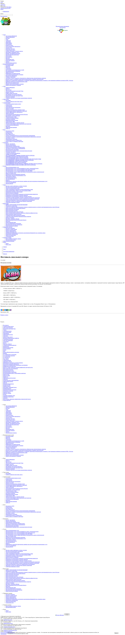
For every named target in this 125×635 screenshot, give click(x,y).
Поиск (4, 242)
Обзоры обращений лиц (11, 231)
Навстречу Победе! (7, 344)
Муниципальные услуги (8, 370)
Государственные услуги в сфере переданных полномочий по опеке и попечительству (25, 171)
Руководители (9, 105)
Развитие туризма (7, 393)
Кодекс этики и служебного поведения (14, 141)
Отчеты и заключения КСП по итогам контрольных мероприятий (20, 135)
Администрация (6, 102)
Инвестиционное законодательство (13, 214)
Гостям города (9, 47)
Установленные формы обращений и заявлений (16, 110)
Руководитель (9, 132)
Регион (4, 394)
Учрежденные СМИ (10, 121)
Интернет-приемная (10, 96)
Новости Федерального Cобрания (13, 85)
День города (6, 359)
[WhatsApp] (9, 310)
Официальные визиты (8, 381)
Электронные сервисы (11, 176)
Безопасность (6, 346)
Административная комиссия (9, 345)
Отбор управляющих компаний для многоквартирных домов (19, 189)
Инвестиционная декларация (12, 209)
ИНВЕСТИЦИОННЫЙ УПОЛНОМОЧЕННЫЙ (16, 204)
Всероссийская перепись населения (11, 352)
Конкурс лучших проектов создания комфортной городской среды (18, 367)
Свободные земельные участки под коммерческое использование (20, 200)
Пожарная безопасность (8, 383)
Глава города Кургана (8, 327)
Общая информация (10, 37)
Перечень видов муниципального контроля (15, 174)
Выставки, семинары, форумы (12, 218)
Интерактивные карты (11, 239)
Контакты (8, 126)
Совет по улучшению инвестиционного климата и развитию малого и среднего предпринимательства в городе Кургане (32, 207)
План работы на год (10, 134)
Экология (5, 397)
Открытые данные (7, 237)
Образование (6, 333)
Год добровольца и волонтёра (9, 354)
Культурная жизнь (7, 332)
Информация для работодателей (13, 73)
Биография (8, 100)
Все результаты (4, 16)
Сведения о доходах (10, 137)
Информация (6, 11)
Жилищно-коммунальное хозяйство (11, 338)
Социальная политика (8, 339)
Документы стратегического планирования (15, 148)
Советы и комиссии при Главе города (14, 101)
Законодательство (10, 72)
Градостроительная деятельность (13, 46)
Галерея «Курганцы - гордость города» (14, 51)
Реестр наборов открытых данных (13, 238)
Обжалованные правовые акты (13, 146)
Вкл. (8, 6)
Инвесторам (6, 203)
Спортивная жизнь (7, 331)
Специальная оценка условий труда (14, 140)
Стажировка (8, 68)
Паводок (5, 382)
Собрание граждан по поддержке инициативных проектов (19, 98)
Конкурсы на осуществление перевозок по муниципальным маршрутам (22, 194)
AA (1, 4)
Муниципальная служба (8, 64)
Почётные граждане (10, 48)
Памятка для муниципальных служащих (15, 84)
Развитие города (9, 45)
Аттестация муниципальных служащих (14, 74)
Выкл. (10, 6)
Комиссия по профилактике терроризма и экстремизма (15, 365)
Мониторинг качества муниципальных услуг (16, 175)
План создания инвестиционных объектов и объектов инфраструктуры (22, 212)
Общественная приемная (11, 127)
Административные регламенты (13, 153)
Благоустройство (7, 348)
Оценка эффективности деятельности (14, 112)
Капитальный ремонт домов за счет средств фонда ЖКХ (18, 190)
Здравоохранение (7, 360)
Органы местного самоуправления (10, 380)
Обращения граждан (7, 227)
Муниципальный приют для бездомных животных (14, 373)
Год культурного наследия (9, 355)
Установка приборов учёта (9, 395)
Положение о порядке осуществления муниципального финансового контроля (23, 136)
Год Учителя (6, 358)
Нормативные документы (11, 139)
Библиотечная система (8, 347)
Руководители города (10, 50)
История (8, 38)
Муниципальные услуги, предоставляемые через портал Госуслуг (20, 169)
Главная (5, 246)
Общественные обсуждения (9, 378)
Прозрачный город (10, 59)
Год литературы (6, 356)
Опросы (7, 61)
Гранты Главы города (8, 336)
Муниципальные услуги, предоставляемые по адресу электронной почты (22, 168)
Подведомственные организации (13, 107)
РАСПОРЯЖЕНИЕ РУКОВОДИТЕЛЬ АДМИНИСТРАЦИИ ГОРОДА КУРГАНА (24, 163)
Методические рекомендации (12, 82)
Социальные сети (10, 236)
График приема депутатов (11, 93)
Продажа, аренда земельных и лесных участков (16, 186)
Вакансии (8, 66)
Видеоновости (9, 57)
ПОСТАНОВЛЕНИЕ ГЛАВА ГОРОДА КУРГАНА (17, 157)
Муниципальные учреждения (9, 372)
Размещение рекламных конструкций (14, 191)
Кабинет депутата (10, 92)
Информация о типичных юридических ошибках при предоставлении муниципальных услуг (26, 181)
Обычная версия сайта (5, 8)
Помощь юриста (6, 386)
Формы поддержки (10, 217)
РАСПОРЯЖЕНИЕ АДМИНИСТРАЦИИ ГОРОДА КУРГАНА (20, 160)
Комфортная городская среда (9, 366)
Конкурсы (8, 67)
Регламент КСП (9, 133)
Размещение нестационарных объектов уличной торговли (19, 196)
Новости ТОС (6, 374)
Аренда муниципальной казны (12, 188)
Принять (116, 633)
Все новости (6, 325)
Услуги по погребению (11, 182)
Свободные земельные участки (13, 202)
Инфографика (9, 43)
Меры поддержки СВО (11, 173)
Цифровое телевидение (8, 396)
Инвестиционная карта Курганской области (15, 208)
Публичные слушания (8, 390)
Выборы (5, 353)
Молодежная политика (8, 369)
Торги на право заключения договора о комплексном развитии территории (22, 198)
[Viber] (10, 310)
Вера (4, 351)
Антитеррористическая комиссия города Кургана (17, 114)
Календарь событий (10, 60)
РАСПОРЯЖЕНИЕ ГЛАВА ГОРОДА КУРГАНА (16, 161)
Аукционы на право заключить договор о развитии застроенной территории (23, 197)
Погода (4, 342)
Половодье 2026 (6, 385)
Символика (8, 40)
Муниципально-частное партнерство (14, 224)
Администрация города (8, 326)
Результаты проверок (10, 119)
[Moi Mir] (5, 310)
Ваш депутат (8, 89)
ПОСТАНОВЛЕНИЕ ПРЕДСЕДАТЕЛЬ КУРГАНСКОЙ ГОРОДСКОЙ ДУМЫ (23, 159)
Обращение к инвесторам (11, 205)
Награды (8, 58)
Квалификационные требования (13, 71)
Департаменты (9, 106)
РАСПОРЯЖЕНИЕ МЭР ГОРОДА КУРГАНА (16, 162)
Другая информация (10, 178)
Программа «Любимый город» (12, 52)
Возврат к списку (4, 314)
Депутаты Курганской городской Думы (14, 91)
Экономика (8, 41)
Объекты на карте (10, 108)
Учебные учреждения (10, 77)
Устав (7, 39)
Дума (4, 86)
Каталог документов (10, 143)
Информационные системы (12, 120)
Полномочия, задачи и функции (13, 115)
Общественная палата (8, 334)
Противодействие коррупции (12, 54)
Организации (9, 44)
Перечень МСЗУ (9, 183)
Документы (5, 142)
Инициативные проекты (11, 62)
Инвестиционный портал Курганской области (16, 220)
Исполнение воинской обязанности (11, 363)
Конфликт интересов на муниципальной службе (16, 81)
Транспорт (5, 335)
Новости (8, 88)
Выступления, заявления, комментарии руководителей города (17, 399)
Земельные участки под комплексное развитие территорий (19, 201)
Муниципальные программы (12, 149)
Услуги (4, 166)
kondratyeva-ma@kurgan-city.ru (10, 630)
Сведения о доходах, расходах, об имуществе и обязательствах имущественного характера (26, 78)
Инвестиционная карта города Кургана (14, 211)
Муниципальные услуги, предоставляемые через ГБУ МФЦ (19, 170)
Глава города (6, 99)
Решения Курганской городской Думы (14, 95)
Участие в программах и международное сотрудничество (18, 123)
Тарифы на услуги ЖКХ (11, 154)
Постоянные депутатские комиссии (14, 94)
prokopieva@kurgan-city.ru (9, 626)
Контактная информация (11, 75)
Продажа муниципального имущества (14, 187)
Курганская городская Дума (9, 328)
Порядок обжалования (11, 144)
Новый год (5, 376)
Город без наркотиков (8, 340)
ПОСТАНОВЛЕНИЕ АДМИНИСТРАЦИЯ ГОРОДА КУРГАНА (20, 155)
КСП (4, 129)
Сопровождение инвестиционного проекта (15, 215)
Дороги (4, 329)
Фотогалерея (8, 55)
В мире (4, 349)
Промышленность (7, 388)
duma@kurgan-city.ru (8, 623)
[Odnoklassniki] (3, 310)
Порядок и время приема (11, 229)
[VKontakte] (1, 310)
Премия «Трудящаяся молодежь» (13, 53)
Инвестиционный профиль (12, 225)
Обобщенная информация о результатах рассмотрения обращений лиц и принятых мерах (25, 232)
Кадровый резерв (9, 65)
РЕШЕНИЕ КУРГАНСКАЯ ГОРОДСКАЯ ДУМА (17, 156)
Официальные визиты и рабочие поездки (15, 122)
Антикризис (6, 341)
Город (4, 34)
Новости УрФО (6, 375)
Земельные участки (7, 361)
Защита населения (10, 113)
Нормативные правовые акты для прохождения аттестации (19, 150)
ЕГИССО (8, 128)
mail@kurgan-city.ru (8, 619)
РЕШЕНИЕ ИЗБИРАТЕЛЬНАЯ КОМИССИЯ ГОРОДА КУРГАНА (21, 164)
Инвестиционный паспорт (12, 210)
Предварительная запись (11, 177)
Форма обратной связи (11, 222)
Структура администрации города (13, 103)
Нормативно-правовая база (12, 234)
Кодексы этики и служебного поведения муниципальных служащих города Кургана (24, 79)
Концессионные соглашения (12, 193)
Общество (5, 379)
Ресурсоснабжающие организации (13, 223)
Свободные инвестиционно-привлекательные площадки (18, 216)
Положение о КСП (10, 130)
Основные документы (11, 152)
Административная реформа (12, 118)
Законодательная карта (11, 235)
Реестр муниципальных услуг (12, 167)
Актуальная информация (11, 35)
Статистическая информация (12, 125)
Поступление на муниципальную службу (15, 69)
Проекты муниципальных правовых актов (15, 109)
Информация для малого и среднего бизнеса (13, 362)
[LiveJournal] (7, 310)
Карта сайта (8, 244)
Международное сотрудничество (10, 368)
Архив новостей (6, 400)
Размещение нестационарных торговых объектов (17, 195)
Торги (4, 184)
